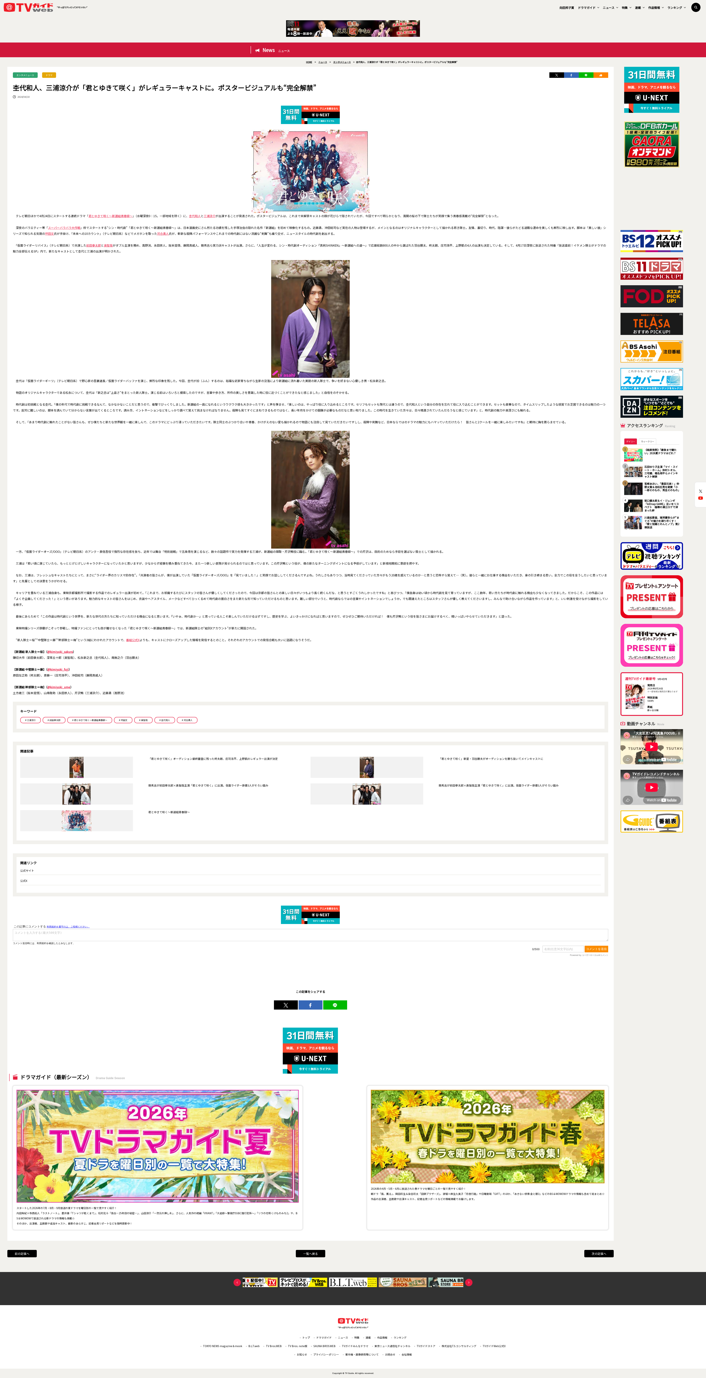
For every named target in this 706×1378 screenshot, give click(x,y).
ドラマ (49, 75)
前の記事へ (22, 1253)
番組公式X (133, 640)
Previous (237, 1282)
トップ (306, 1337)
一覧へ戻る (310, 1253)
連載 (638, 7)
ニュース (608, 7)
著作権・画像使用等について (362, 1354)
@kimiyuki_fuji (58, 669)
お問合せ (390, 1354)
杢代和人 (195, 216)
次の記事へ (599, 1253)
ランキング (674, 7)
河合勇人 (163, 233)
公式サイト (27, 870)
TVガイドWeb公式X (494, 1346)
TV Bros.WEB (274, 1346)
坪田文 (49, 233)
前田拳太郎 (93, 245)
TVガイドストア (426, 1346)
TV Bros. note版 (297, 1346)
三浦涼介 (209, 216)
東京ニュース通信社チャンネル (392, 1346)
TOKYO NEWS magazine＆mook (222, 1346)
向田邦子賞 (566, 7)
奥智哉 (108, 245)
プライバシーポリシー (326, 1354)
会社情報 (407, 1354)
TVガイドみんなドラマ (355, 1346)
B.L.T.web (254, 1346)
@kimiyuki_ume (58, 687)
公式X (23, 881)
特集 (625, 7)
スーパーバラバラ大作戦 (64, 227)
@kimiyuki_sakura (60, 651)
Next (469, 1282)
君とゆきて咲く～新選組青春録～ (110, 216)
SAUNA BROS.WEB (324, 1346)
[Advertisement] (652, 199)
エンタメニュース (25, 75)
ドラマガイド (587, 7)
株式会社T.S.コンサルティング (459, 1346)
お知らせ (302, 1354)
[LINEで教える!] (586, 75)
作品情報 (654, 7)
